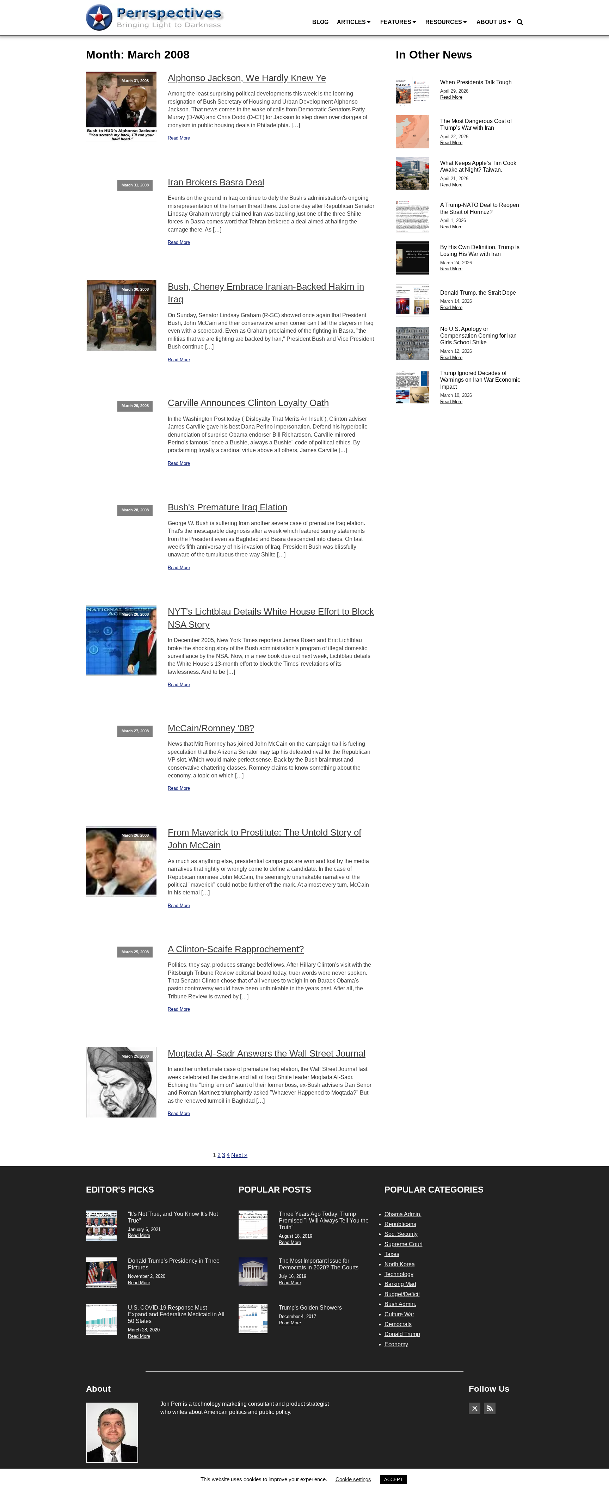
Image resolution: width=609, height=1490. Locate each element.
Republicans (400, 1224)
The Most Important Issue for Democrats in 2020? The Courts (318, 1264)
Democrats (398, 1324)
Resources (443, 22)
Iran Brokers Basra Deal (216, 182)
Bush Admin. (400, 1304)
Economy (396, 1344)
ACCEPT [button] (393, 1479)
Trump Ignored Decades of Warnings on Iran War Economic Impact (480, 379)
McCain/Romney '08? (211, 728)
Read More (179, 138)
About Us (491, 22)
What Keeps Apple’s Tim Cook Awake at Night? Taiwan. (478, 166)
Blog (320, 22)
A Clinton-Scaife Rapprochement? (236, 949)
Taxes (392, 1254)
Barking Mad (400, 1284)
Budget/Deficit (402, 1294)
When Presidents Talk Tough (476, 82)
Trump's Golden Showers (310, 1308)
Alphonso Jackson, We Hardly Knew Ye (247, 78)
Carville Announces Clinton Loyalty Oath (248, 403)
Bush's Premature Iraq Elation (227, 507)
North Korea (400, 1264)
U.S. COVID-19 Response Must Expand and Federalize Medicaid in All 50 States (176, 1314)
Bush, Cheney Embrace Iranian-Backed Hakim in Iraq (266, 292)
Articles (351, 22)
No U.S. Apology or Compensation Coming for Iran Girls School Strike (478, 335)
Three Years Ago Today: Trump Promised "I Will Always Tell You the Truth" (324, 1220)
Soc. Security (401, 1234)
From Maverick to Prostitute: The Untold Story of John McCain (264, 838)
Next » (239, 1155)
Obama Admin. (403, 1214)
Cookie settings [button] (353, 1479)
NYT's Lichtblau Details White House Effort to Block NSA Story (271, 617)
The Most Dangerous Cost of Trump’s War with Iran (476, 124)
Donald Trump (402, 1334)
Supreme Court (404, 1244)
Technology (399, 1274)
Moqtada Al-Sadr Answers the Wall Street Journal (266, 1053)
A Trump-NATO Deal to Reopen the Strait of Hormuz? (479, 208)
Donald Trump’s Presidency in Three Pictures (174, 1264)
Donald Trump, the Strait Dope (478, 293)
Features (395, 22)
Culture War (399, 1314)
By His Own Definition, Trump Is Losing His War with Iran (479, 250)
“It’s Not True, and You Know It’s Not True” (173, 1217)
